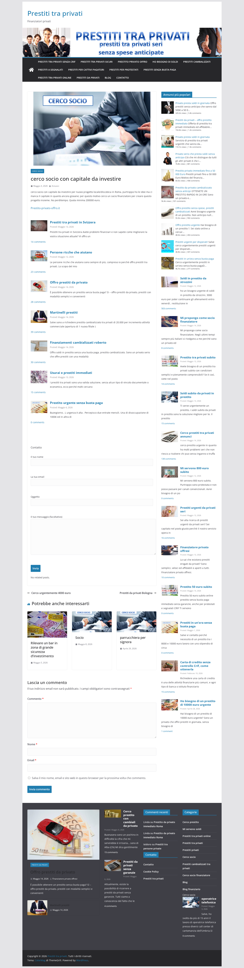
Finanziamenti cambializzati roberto (78, 342)
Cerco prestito (191, 822)
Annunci (55, 186)
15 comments (38, 392)
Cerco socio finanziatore (196, 875)
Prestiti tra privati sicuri (97, 61)
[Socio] (92, 614)
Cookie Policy (151, 871)
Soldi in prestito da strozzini (193, 280)
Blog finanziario (191, 889)
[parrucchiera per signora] (136, 614)
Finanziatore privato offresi (194, 549)
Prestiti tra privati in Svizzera (72, 222)
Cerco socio (37, 171)
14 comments (38, 241)
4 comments (110, 906)
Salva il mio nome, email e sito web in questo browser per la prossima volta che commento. (89, 778)
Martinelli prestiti (64, 312)
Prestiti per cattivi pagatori (86, 69)
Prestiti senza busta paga (160, 69)
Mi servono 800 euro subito (194, 470)
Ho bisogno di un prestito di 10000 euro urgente (197, 703)
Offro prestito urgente (187, 225)
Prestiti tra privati (55, 13)
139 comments (168, 458)
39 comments (38, 332)
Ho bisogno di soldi (165, 61)
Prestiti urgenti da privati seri (197, 509)
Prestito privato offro (132, 61)
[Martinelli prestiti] (37, 907)
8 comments (167, 348)
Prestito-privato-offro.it (45, 208)
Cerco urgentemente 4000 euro (51, 593)
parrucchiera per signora (133, 639)
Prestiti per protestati (123, 69)
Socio (79, 637)
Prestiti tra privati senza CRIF (56, 61)
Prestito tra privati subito (198, 357)
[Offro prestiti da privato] (63, 835)
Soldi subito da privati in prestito (197, 395)
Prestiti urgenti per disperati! (191, 241)
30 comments (38, 362)
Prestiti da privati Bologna (136, 593)
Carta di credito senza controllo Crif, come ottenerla (195, 665)
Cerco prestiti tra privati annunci (197, 434)
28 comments (38, 301)
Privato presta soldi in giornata (192, 103)
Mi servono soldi (192, 829)
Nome (32, 744)
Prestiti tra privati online (54, 77)
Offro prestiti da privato (69, 282)
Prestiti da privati (88, 77)
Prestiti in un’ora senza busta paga (194, 258)
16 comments (168, 537)
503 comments (168, 308)
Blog (108, 77)
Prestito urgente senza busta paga (76, 402)
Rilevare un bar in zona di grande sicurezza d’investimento (44, 649)
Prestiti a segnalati (50, 69)
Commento (35, 699)
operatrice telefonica (209, 900)
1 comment (167, 731)
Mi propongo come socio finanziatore (197, 319)
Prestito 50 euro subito (196, 587)
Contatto (122, 77)
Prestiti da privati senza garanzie (130, 867)
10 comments (168, 577)
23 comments (38, 271)
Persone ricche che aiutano (71, 252)
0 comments (37, 422)
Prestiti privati (191, 850)
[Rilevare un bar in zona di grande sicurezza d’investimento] (47, 614)
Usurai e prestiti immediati (71, 372)
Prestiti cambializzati (196, 61)
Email (31, 760)
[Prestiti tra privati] (31, 70)
